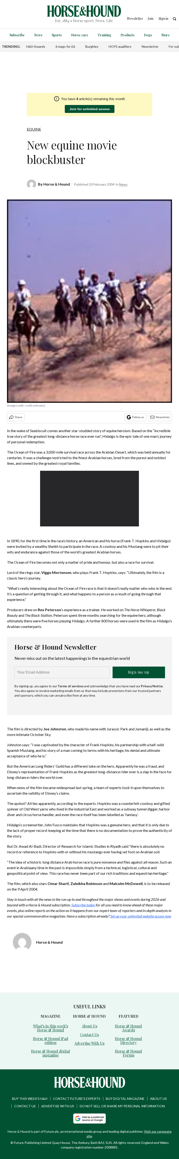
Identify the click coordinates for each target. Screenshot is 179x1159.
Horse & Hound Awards (128, 1027)
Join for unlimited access (89, 109)
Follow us (138, 417)
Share (18, 417)
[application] (89, 498)
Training (104, 35)
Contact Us (89, 1034)
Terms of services (71, 686)
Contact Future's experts (76, 1099)
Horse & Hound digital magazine (50, 1053)
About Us (89, 1025)
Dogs (148, 35)
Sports (57, 35)
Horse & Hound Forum (128, 1053)
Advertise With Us (89, 1043)
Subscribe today (83, 905)
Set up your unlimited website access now (140, 916)
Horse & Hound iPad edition (50, 1040)
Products (127, 35)
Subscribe (17, 35)
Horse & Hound (56, 184)
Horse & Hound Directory (128, 1040)
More (165, 35)
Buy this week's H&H (29, 1099)
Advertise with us (57, 1106)
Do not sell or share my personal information (122, 1106)
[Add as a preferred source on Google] (89, 1118)
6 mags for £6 (65, 46)
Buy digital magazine (125, 1099)
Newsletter (150, 46)
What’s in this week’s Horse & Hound (50, 1027)
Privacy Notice (152, 686)
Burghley (91, 46)
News (38, 35)
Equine (34, 129)
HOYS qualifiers (120, 46)
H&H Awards (35, 46)
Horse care (79, 35)
